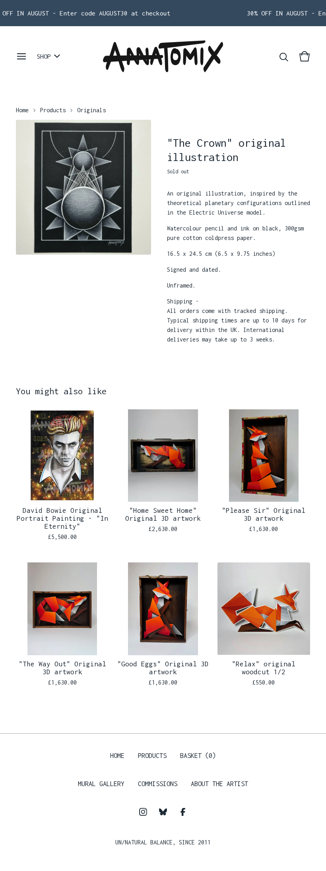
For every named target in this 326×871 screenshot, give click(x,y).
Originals (91, 110)
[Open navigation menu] (21, 56)
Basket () (198, 755)
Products (53, 110)
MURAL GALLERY (101, 783)
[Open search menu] (284, 56)
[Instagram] (143, 812)
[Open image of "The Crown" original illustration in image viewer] (83, 187)
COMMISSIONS (157, 783)
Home (22, 110)
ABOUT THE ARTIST (219, 783)
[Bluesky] (163, 812)
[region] (163, 13)
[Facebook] (183, 812)
